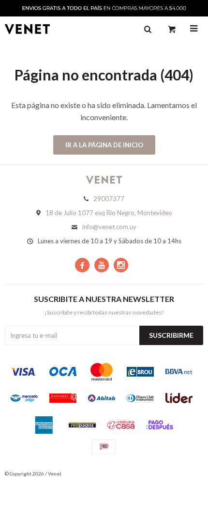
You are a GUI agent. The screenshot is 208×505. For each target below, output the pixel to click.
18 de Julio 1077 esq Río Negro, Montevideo (108, 213)
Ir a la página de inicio (104, 145)
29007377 (108, 199)
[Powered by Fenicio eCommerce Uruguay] (188, 473)
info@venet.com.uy (109, 227)
